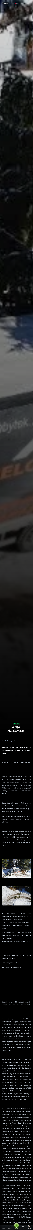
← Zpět (6, 3)
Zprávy (16, 723)
